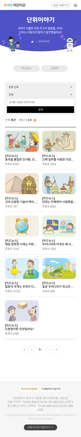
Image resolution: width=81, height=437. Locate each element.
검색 (40, 109)
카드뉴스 (26, 68)
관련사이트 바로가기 (38, 427)
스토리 (54, 68)
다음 (49, 349)
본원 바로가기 (61, 5)
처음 (24, 349)
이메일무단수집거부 (50, 389)
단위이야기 (44, 41)
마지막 (56, 349)
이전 (31, 349)
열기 (76, 5)
